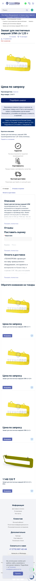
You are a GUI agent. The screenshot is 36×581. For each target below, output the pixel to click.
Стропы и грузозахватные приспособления (14, 21)
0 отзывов (12, 36)
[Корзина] (33, 3)
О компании (18, 511)
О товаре (6, 188)
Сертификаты (18, 538)
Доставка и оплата (18, 509)
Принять (18, 573)
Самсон (15, 92)
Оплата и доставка (9, 192)
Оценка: (7, 245)
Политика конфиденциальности (18, 524)
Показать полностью (11, 223)
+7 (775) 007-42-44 (18, 549)
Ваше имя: (8, 235)
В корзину (7, 336)
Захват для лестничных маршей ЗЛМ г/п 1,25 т (15, 26)
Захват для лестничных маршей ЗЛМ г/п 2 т (17, 430)
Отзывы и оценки (18, 188)
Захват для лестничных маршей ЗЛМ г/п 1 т (16, 327)
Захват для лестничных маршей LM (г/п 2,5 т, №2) (17, 483)
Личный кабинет (18, 522)
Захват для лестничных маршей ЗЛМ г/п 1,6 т (17, 378)
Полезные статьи (18, 540)
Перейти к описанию (7, 139)
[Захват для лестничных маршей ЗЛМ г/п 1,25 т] (18, 63)
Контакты (18, 513)
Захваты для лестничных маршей (12, 23)
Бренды (18, 536)
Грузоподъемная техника (14, 19)
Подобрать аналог (18, 100)
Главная (3, 19)
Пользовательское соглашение (18, 527)
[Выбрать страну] (32, 10)
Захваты (31, 21)
